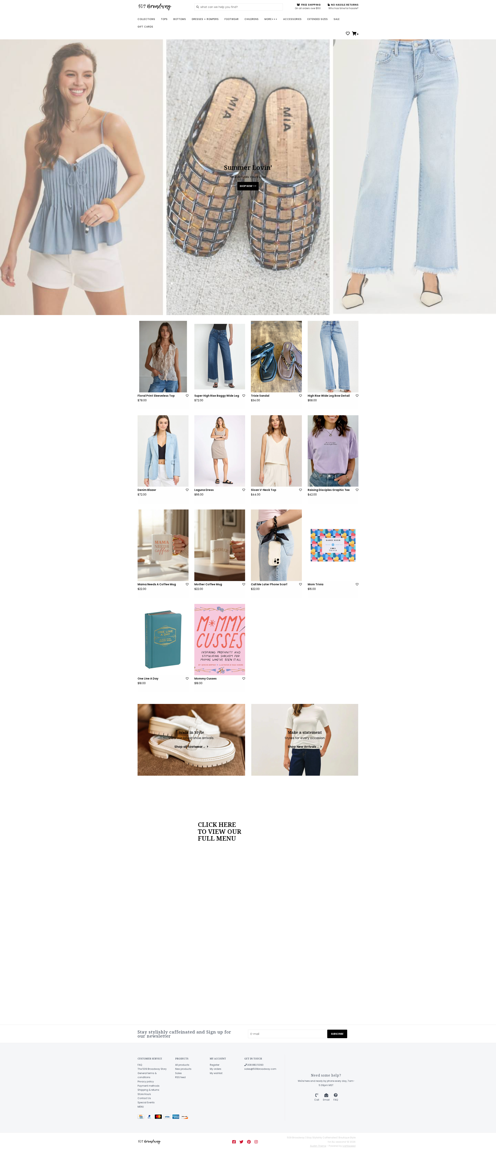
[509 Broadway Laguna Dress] (219, 451)
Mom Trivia (315, 584)
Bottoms (179, 19)
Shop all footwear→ (190, 746)
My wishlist (216, 1073)
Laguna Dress (204, 490)
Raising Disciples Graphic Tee (329, 490)
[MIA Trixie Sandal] (276, 356)
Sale (337, 19)
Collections (146, 19)
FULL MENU (217, 838)
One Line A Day (148, 678)
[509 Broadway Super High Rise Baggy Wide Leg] (219, 356)
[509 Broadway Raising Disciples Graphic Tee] (333, 451)
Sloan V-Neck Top (263, 490)
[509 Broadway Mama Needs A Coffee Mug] (163, 545)
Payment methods (148, 1085)
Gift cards (145, 26)
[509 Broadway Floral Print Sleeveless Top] (163, 356)
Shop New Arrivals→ (303, 746)
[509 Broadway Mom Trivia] (333, 545)
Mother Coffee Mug (208, 584)
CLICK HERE (217, 824)
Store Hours (144, 1094)
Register (214, 1064)
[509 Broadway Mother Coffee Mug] (219, 545)
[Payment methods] (142, 1117)
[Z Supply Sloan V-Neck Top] (276, 451)
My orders (215, 1069)
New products (183, 1069)
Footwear (232, 19)
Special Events (146, 1102)
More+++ (270, 19)
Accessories (292, 19)
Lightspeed (349, 1146)
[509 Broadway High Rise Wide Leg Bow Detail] (333, 356)
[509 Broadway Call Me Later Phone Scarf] (276, 545)
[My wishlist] (348, 34)
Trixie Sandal (260, 396)
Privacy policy (146, 1081)
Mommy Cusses (205, 678)
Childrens (252, 19)
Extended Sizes (317, 19)
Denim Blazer (147, 490)
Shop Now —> (248, 186)
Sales (178, 1073)
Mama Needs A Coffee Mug (157, 584)
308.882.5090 (255, 1064)
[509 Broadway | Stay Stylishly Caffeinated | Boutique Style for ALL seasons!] (163, 7)
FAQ (140, 1064)
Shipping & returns (148, 1089)
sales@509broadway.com (260, 1069)
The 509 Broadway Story (152, 1069)
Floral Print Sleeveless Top (156, 396)
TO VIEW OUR (219, 831)
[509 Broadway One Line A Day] (163, 639)
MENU (141, 1106)
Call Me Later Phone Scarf (269, 584)
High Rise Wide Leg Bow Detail (329, 396)
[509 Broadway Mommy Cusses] (219, 639)
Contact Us (144, 1098)
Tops (164, 19)
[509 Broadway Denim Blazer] (163, 451)
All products (182, 1064)
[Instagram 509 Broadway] (256, 1142)
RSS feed (180, 1077)
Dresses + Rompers (205, 19)
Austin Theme (318, 1146)
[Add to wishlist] (187, 396)
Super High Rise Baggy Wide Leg (216, 396)
